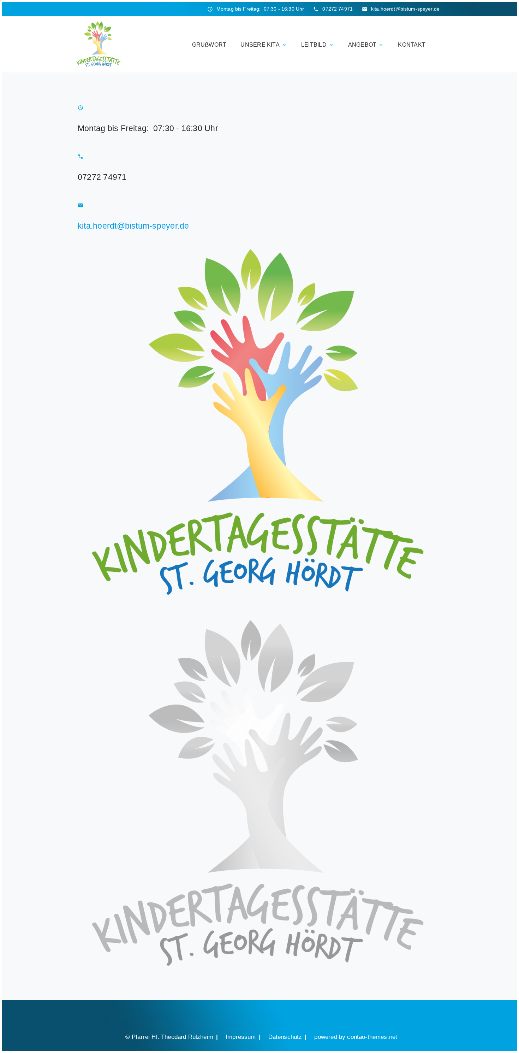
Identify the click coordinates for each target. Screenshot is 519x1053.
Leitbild (317, 45)
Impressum (241, 1036)
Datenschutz (285, 1036)
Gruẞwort (209, 45)
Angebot (366, 45)
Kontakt (411, 45)
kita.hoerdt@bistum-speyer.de (405, 9)
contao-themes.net (372, 1036)
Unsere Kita (263, 45)
